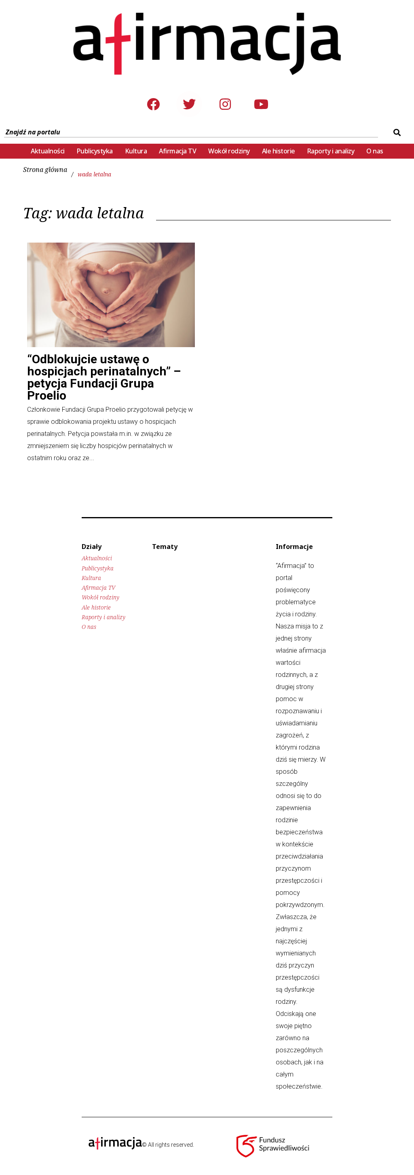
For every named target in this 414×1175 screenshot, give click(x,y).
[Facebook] (153, 104)
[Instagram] (225, 104)
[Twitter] (189, 104)
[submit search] (396, 132)
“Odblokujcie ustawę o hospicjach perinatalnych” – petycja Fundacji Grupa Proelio (104, 377)
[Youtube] (261, 104)
